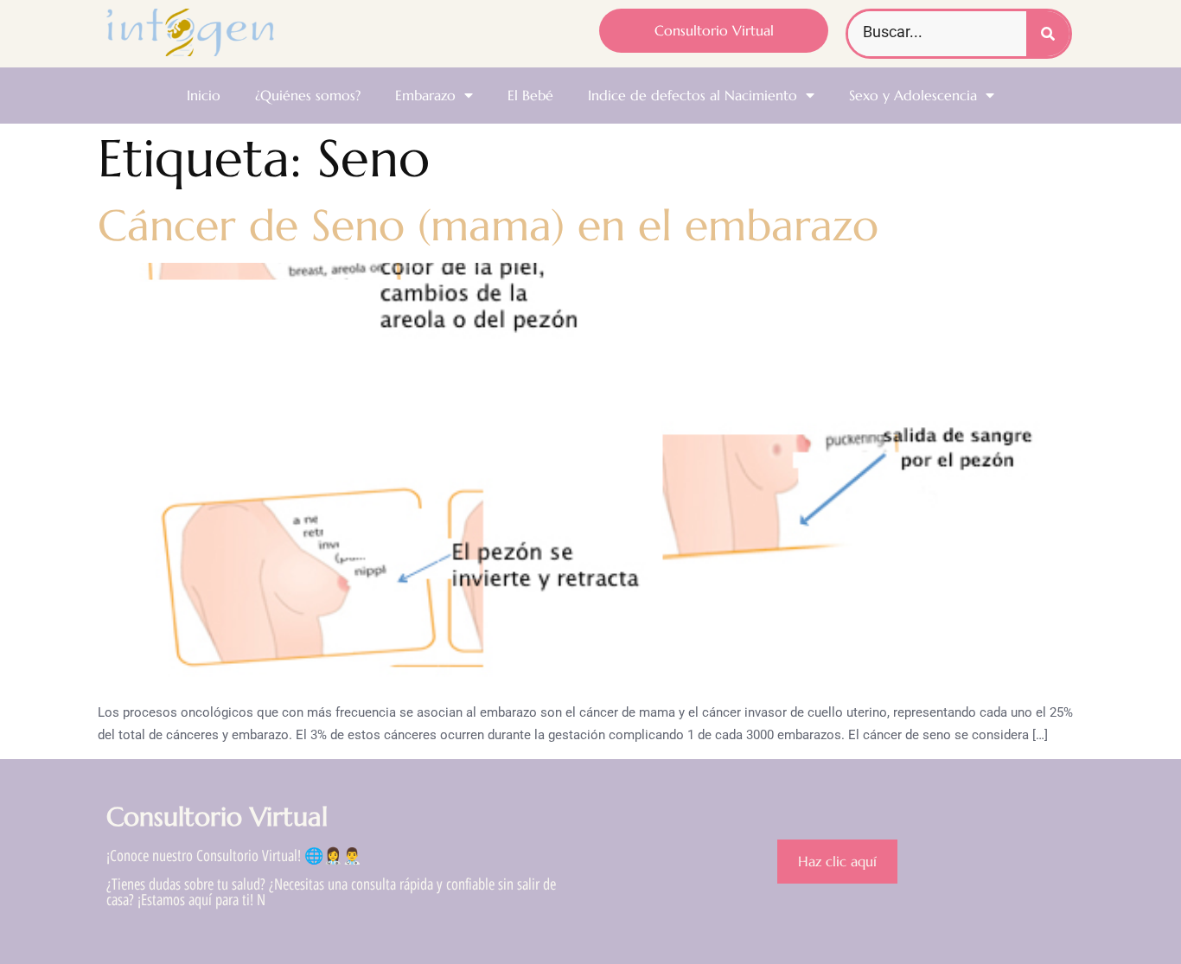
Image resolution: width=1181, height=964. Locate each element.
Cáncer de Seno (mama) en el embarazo (488, 225)
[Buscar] (1047, 33)
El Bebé (530, 95)
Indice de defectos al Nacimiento (692, 95)
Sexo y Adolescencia (913, 95)
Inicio (203, 95)
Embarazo (425, 95)
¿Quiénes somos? (308, 95)
